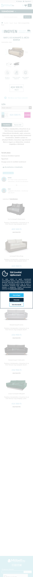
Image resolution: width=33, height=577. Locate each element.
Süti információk (16, 304)
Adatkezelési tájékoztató (17, 289)
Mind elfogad (16, 295)
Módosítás (16, 300)
